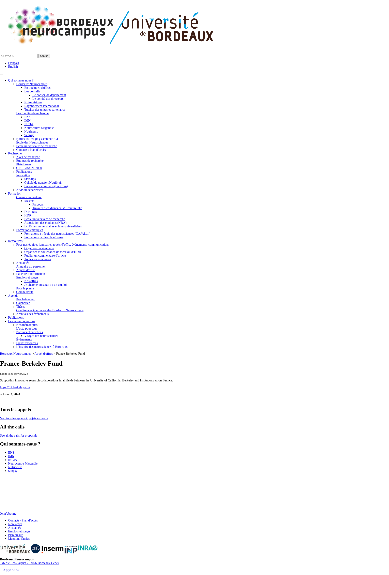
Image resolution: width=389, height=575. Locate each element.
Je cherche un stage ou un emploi (45, 284)
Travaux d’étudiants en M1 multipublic (57, 208)
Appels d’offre (25, 270)
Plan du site (15, 535)
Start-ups (30, 179)
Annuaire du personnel (30, 266)
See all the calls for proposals (18, 435)
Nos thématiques (26, 325)
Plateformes (23, 164)
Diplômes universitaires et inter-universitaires (53, 226)
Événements (24, 339)
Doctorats (30, 211)
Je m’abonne (8, 513)
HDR (27, 215)
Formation (14, 193)
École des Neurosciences (32, 142)
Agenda (13, 295)
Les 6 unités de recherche (32, 113)
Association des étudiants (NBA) (45, 222)
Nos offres (31, 281)
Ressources (15, 241)
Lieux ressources (27, 343)
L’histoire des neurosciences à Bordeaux (42, 346)
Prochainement (25, 299)
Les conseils (32, 91)
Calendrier (23, 303)
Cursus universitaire (29, 197)
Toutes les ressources (37, 259)
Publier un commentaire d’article (45, 255)
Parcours (38, 204)
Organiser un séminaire (39, 248)
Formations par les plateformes (43, 237)
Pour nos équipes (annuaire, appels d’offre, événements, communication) (62, 244)
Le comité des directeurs (47, 98)
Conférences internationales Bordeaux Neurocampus (49, 310)
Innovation (23, 175)
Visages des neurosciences (41, 335)
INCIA (28, 124)
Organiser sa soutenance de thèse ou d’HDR (52, 252)
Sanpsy (29, 135)
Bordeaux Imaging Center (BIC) (37, 138)
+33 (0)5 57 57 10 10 (13, 570)
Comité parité (24, 292)
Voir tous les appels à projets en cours (24, 418)
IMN (27, 120)
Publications (24, 171)
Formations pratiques (29, 230)
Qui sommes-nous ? (20, 80)
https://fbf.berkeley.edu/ (15, 387)
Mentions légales (19, 538)
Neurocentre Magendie (39, 128)
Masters (29, 200)
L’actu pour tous (26, 328)
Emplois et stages (27, 277)
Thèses (20, 306)
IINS (27, 117)
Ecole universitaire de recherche (36, 146)
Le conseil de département (49, 95)
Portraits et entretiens (29, 332)
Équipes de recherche (30, 160)
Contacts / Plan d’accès (31, 149)
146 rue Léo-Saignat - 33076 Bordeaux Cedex (29, 563)
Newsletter (15, 524)
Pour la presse (25, 288)
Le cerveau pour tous (21, 321)
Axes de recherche (28, 157)
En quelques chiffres (37, 87)
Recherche (15, 153)
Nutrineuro (31, 131)
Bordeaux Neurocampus (31, 84)
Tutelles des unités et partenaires (44, 109)
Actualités (22, 262)
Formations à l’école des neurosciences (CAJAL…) (57, 233)
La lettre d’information (30, 273)
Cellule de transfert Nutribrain (43, 182)
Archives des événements (32, 314)
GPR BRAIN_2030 (29, 168)
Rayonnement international (41, 106)
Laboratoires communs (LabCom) (46, 186)
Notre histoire (33, 102)
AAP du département (29, 190)
